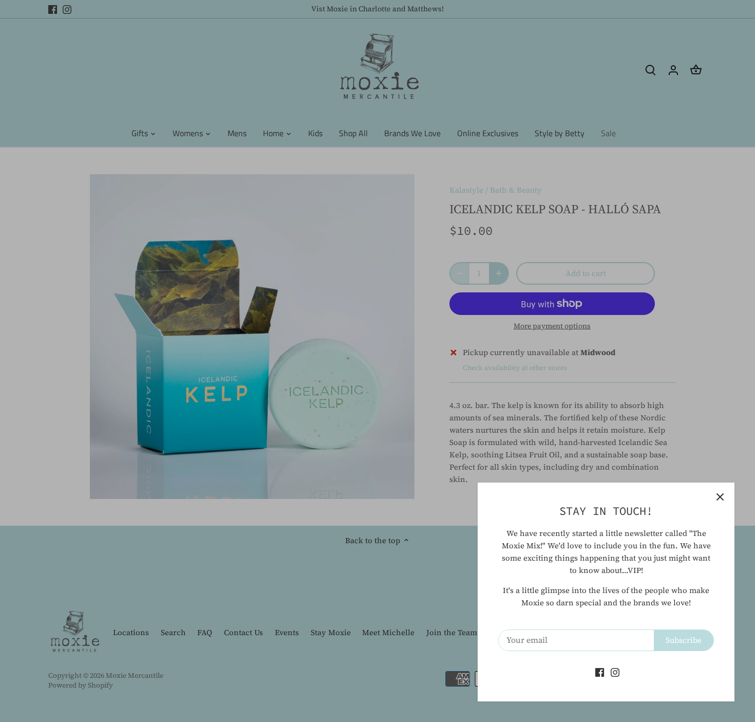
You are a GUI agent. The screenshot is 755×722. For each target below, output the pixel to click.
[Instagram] (615, 672)
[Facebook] (599, 672)
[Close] (720, 497)
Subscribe (684, 640)
